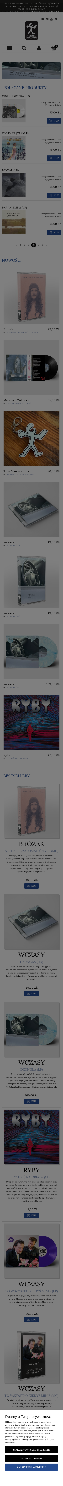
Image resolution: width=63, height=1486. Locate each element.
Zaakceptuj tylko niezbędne (31, 1449)
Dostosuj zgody (31, 1458)
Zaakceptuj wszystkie (31, 1467)
